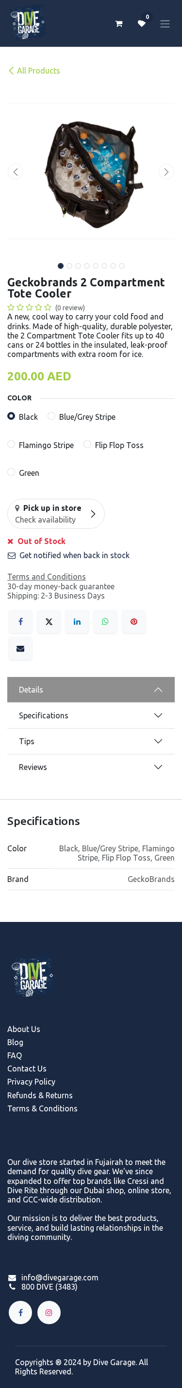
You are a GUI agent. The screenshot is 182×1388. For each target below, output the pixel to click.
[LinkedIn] (77, 621)
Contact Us (27, 1068)
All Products (38, 70)
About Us (23, 1029)
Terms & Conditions (42, 1108)
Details (31, 689)
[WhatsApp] (105, 621)
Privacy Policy (31, 1081)
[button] (15, 171)
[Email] (20, 648)
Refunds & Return (38, 1095)
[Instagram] (49, 1312)
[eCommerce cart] (118, 23)
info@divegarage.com (60, 1277)
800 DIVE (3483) (49, 1286)
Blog (15, 1042)
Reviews (33, 767)
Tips (26, 741)
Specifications (43, 715)
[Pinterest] (134, 621)
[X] (49, 621)
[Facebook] (20, 621)
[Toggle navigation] (165, 23)
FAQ (14, 1055)
